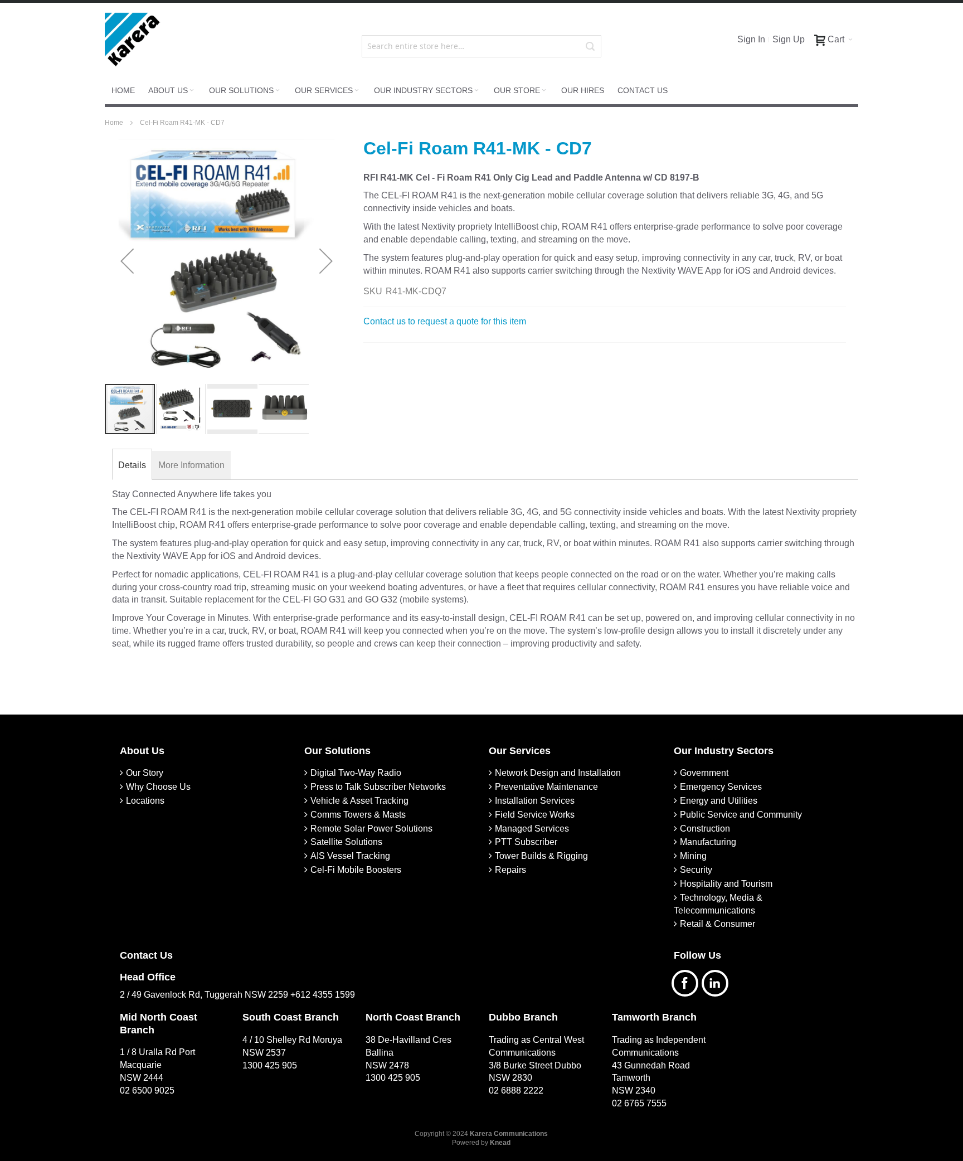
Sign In (751, 39)
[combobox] (482, 46)
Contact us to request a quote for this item (444, 321)
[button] (127, 261)
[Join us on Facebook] (689, 982)
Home (115, 123)
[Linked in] (718, 982)
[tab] (132, 465)
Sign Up (788, 39)
